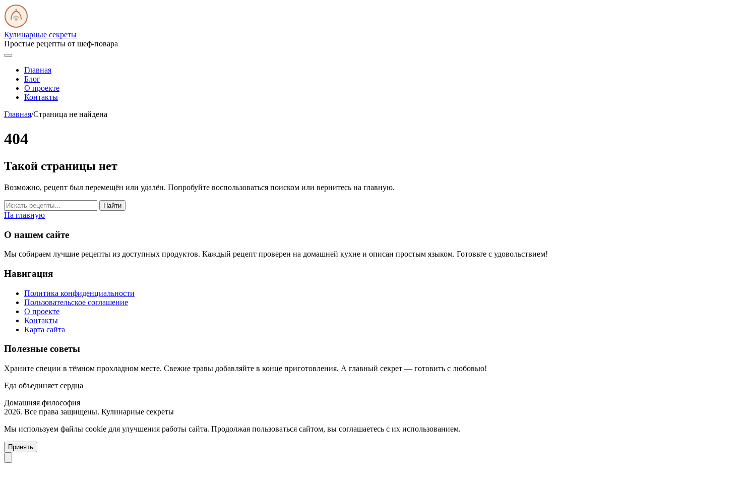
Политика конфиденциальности (79, 293)
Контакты (41, 97)
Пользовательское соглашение (76, 302)
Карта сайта (44, 329)
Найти (112, 205)
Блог (32, 79)
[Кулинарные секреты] (16, 25)
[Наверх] (8, 457)
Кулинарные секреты (40, 34)
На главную (24, 215)
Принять (20, 447)
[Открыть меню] (8, 55)
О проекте (41, 88)
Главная (37, 70)
